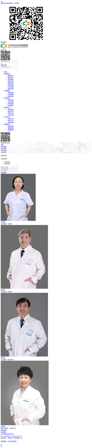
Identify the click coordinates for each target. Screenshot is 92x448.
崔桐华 (3, 290)
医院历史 (11, 81)
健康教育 (11, 128)
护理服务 (11, 103)
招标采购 (11, 122)
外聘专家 (7, 164)
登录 (2, 50)
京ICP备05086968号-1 (7, 434)
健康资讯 (11, 126)
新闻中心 (7, 107)
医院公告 (11, 111)
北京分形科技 (12, 441)
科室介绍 (11, 100)
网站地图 (3, 430)
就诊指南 (11, 92)
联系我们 (3, 432)
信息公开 (7, 117)
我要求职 (11, 88)
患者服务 (7, 90)
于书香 (3, 222)
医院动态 (11, 109)
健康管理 (11, 130)
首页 (5, 72)
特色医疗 (11, 105)
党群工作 (11, 113)
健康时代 (7, 124)
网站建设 (3, 441)
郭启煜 (3, 357)
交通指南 (11, 94)
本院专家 (7, 162)
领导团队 (11, 79)
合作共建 (11, 87)
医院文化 (11, 77)
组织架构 (11, 85)
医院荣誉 (11, 83)
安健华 (3, 426)
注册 (5, 50)
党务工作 (11, 118)
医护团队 (7, 98)
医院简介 (11, 75)
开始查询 (3, 172)
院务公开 (11, 120)
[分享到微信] (5, 60)
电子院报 (11, 115)
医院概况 (7, 73)
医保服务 (11, 96)
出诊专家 (11, 102)
